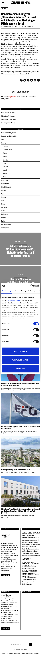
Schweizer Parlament (29, 572)
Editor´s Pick (4, 180)
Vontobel (31, 582)
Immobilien (37, 544)
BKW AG (35, 533)
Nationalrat (32, 553)
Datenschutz (17, 653)
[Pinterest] (28, 80)
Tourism (3, 221)
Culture (4, 9)
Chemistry (5, 146)
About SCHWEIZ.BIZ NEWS (8, 113)
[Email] (38, 80)
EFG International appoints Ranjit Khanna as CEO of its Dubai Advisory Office (20, 427)
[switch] (36, 329)
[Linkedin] (31, 80)
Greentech (5, 160)
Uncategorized (5, 228)
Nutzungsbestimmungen (27, 653)
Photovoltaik (24, 555)
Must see (3, 197)
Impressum (10, 653)
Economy (3, 143)
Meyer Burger (27, 551)
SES (31, 574)
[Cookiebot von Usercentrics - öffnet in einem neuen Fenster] (30, 285)
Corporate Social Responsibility (9, 136)
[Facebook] (21, 80)
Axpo (26, 533)
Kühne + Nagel (25, 547)
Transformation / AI (6, 224)
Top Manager (4, 214)
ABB (23, 533)
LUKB (30, 546)
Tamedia (24, 579)
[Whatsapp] (35, 80)
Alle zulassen (20, 351)
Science (3, 211)
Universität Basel (32, 579)
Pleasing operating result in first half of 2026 (15, 469)
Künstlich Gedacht (6, 187)
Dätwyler (35, 538)
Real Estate (4, 207)
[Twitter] (24, 80)
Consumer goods (7, 150)
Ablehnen (20, 368)
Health (4, 163)
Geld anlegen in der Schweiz (8, 123)
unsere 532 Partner (14, 300)
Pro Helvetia (29, 555)
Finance (5, 156)
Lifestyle (3, 190)
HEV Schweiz (31, 544)
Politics (3, 204)
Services (5, 173)
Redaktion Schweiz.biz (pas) (10, 26)
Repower (34, 555)
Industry (5, 167)
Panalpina (37, 553)
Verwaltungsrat (25, 582)
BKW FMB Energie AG (31, 534)
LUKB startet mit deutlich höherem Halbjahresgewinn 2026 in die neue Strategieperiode (20, 384)
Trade (4, 177)
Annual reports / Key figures (8, 133)
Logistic (5, 170)
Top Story (3, 217)
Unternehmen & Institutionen (8, 119)
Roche (38, 555)
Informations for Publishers (8, 116)
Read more (6, 575)
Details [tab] (16, 291)
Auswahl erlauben (20, 360)
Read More (6, 628)
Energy (5, 153)
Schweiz (26, 559)
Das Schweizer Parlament (28, 536)
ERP (38, 540)
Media (2, 194)
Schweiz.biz (28, 563)
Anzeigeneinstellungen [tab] (29, 291)
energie (30, 540)
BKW (30, 532)
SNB (33, 574)
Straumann (37, 574)
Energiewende (34, 540)
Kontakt (4, 653)
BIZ (28, 533)
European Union (5, 183)
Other (2, 200)
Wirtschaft (35, 582)
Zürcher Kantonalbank (27, 584)
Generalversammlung (27, 542)
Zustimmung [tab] (6, 291)
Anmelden (36, 653)
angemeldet (12, 97)
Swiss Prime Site (33, 577)
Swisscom (26, 576)
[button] (30, 644)
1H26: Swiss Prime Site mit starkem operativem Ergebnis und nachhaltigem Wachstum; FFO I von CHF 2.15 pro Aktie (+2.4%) (20, 511)
